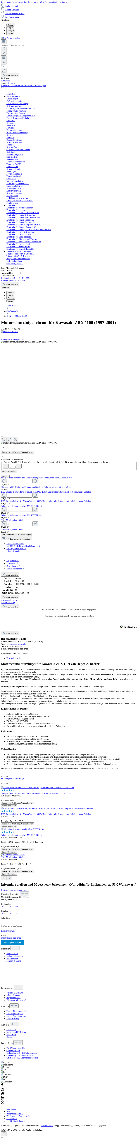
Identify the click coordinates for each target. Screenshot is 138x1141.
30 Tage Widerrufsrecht (16, 548)
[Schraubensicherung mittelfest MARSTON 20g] (22, 829)
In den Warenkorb (9, 472)
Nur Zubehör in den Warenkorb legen (16, 534)
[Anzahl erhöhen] (19, 466)
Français (11, 31)
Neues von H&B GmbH (16, 1032)
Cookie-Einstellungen (15, 1121)
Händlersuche (12, 958)
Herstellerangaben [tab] (14, 569)
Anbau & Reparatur (14, 956)
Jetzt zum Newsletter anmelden (14, 890)
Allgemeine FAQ (13, 997)
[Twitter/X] (2, 1101)
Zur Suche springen (32, 2)
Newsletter (11, 1029)
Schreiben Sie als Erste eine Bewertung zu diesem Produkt (69, 616)
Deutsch (11, 25)
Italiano (10, 33)
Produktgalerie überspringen (13, 778)
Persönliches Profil (18, 85)
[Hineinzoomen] (15, 439)
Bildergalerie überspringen (12, 339)
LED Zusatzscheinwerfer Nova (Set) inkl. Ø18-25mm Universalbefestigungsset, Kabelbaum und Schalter (46, 492)
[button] (69, 615)
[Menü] (3, 41)
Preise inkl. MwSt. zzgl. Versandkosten (17, 452)
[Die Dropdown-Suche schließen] (3, 53)
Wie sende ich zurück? (16, 1000)
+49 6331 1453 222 (9, 906)
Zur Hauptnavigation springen (54, 2)
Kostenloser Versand (15, 544)
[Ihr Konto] (3, 70)
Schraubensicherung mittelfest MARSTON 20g (21, 506)
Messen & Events (13, 961)
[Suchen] (3, 49)
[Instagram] (2, 1090)
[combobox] (13, 45)
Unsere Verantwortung (16, 1016)
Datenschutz (11, 1118)
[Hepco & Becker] (69, 331)
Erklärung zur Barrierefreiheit (19, 1116)
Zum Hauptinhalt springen (12, 2)
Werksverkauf (12, 953)
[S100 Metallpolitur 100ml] (13, 855)
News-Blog (11, 1034)
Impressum (11, 1109)
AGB (8, 1111)
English (10, 28)
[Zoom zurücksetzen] (9, 439)
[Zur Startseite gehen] (10, 38)
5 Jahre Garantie (12, 6)
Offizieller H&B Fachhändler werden (22, 1058)
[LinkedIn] (2, 1098)
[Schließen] (2, 436)
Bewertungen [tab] (12, 566)
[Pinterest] (2, 1104)
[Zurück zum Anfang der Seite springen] (3, 1133)
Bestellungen (40, 85)
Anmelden (5, 81)
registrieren (10, 83)
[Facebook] (2, 1086)
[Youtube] (2, 1094)
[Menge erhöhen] (35, 481)
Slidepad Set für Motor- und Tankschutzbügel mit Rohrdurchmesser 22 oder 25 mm (36, 478)
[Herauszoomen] (3, 439)
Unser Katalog (12, 1018)
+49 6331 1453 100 (9, 913)
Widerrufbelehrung (14, 1114)
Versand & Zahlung (14, 993)
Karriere (9, 1037)
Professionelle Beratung (15, 13)
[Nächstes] (9, 878)
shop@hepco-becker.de (11, 938)
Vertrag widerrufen (12, 942)
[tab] (13, 560)
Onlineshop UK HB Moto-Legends (21, 1053)
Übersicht (5, 85)
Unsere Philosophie (14, 1013)
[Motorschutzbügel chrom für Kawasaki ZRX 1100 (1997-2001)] (29, 443)
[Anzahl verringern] (6, 466)
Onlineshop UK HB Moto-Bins (19, 1055)
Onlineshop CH (13, 1050)
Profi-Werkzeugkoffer (15, 1048)
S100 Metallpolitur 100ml (12, 520)
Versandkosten (47, 1125)
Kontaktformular (8, 931)
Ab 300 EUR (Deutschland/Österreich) (23, 546)
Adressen (30, 85)
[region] (69, 392)
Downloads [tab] (11, 563)
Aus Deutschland (12, 17)
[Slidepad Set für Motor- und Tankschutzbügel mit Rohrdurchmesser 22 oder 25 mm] (37, 787)
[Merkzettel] (2, 67)
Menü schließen (12, 76)
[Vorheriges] (3, 878)
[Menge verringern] (3, 481)
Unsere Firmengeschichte (17, 1011)
